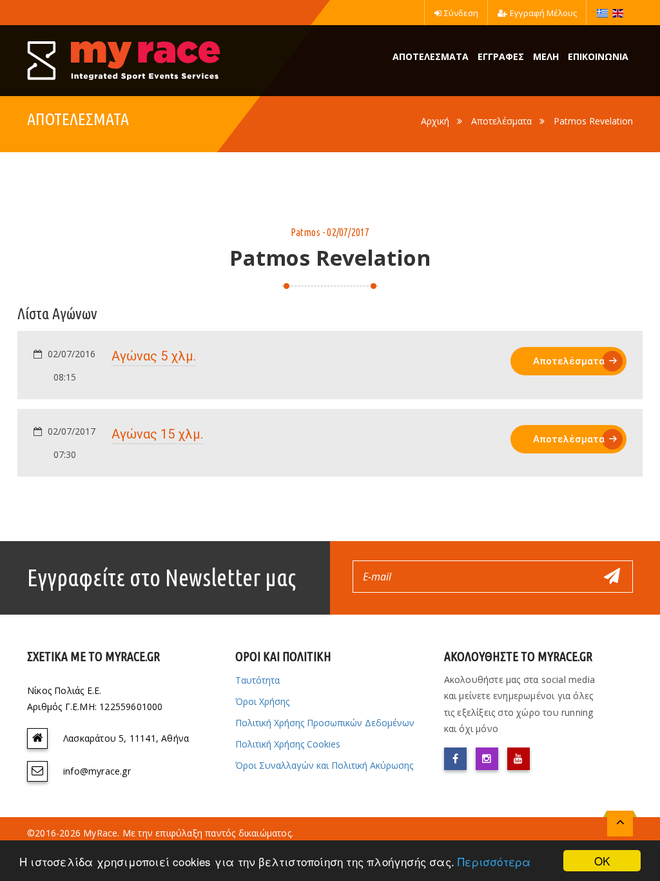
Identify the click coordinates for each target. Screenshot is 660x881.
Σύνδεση (461, 13)
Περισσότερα (494, 861)
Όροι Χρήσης (262, 701)
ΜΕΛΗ (546, 56)
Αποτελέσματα (501, 121)
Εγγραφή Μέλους (543, 13)
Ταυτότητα (257, 680)
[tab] (330, 365)
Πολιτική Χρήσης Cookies (287, 744)
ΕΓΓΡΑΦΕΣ (501, 56)
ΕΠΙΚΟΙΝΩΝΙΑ (598, 56)
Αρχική (435, 121)
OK (602, 861)
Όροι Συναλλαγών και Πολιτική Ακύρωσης (324, 765)
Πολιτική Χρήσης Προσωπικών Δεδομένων (324, 723)
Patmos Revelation (593, 121)
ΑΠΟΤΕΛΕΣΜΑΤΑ (431, 56)
